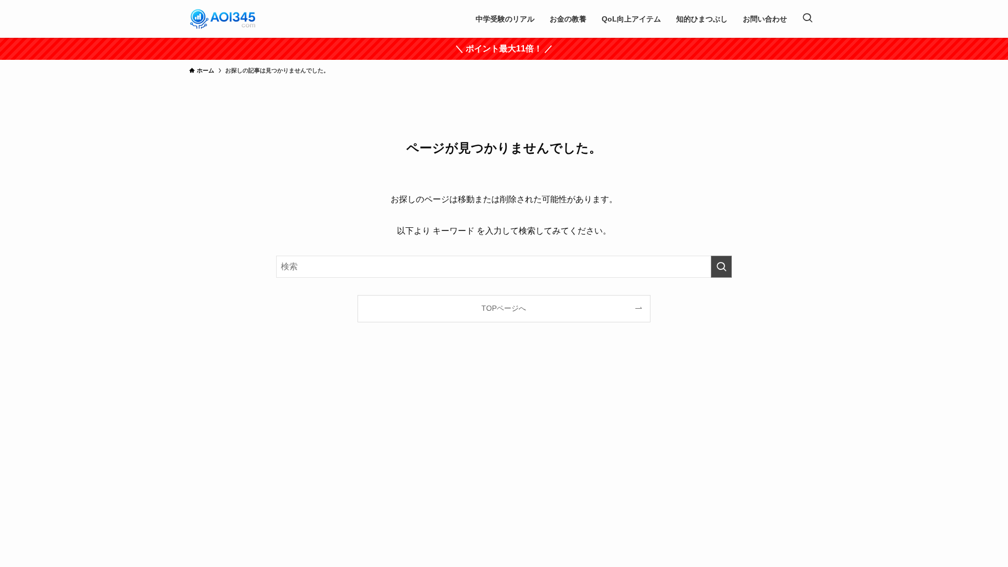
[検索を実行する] (721, 267)
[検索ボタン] (807, 19)
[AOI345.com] (223, 18)
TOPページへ (503, 308)
